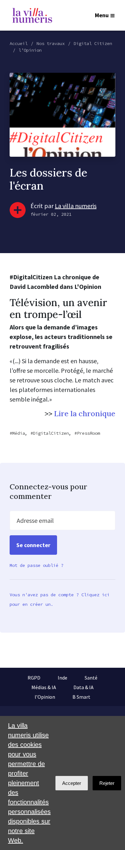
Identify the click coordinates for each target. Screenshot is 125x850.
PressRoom (88, 433)
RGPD (34, 677)
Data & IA (83, 687)
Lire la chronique (84, 413)
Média (18, 433)
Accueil (19, 43)
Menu (102, 15)
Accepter (71, 783)
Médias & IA (43, 687)
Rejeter (106, 783)
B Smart (81, 697)
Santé (91, 677)
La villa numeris (75, 206)
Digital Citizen (93, 43)
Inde (62, 677)
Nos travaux (51, 43)
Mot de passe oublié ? (36, 565)
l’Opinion (30, 50)
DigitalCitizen (51, 433)
